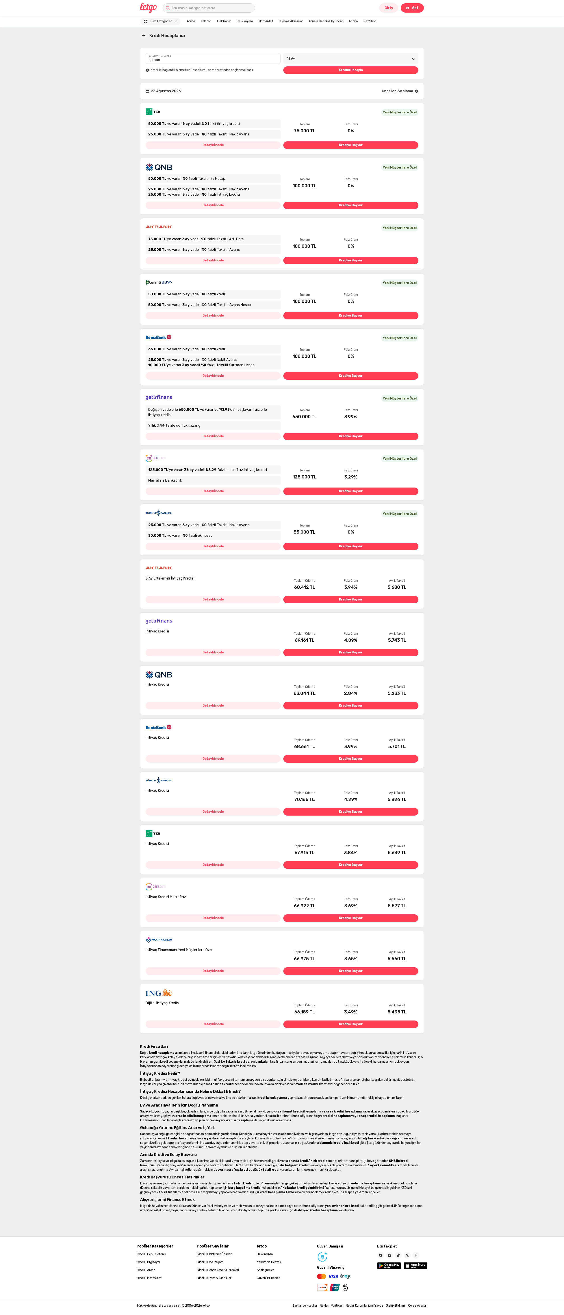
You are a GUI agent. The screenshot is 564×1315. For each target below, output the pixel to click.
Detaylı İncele (213, 145)
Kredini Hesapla (351, 70)
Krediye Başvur (350, 145)
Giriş (388, 8)
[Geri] (143, 35)
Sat (415, 8)
